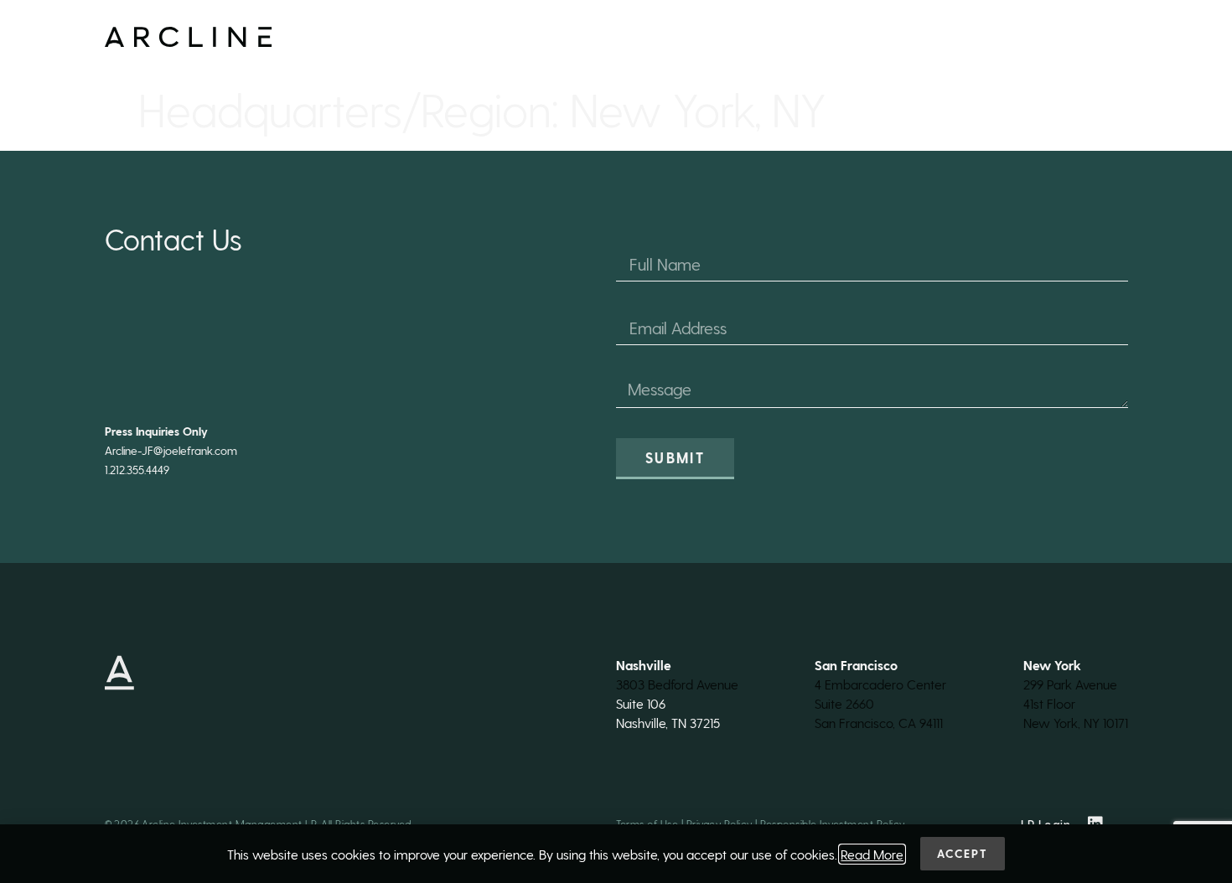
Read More (872, 854)
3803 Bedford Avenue (677, 684)
